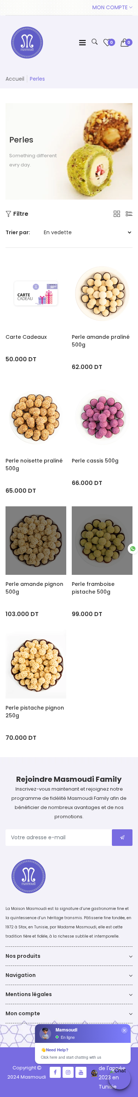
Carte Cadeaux (26, 337)
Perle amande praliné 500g (101, 340)
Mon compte (110, 7)
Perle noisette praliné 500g (34, 464)
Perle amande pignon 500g (34, 587)
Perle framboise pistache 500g (93, 587)
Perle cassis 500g (95, 460)
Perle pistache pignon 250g (35, 711)
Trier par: (18, 232)
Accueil (15, 78)
